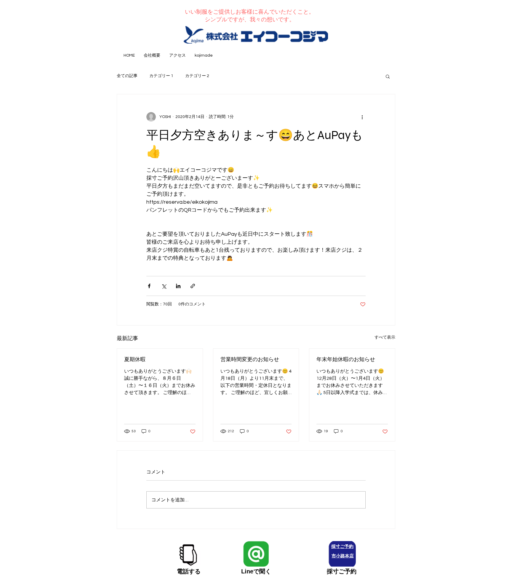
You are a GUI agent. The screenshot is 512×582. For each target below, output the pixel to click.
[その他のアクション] (362, 116)
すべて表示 (385, 337)
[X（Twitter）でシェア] (164, 286)
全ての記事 (127, 76)
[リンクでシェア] (193, 286)
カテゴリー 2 (197, 76)
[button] (388, 76)
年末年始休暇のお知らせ (345, 359)
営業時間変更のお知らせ (249, 359)
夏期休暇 (134, 359)
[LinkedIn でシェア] (178, 286)
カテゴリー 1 (161, 76)
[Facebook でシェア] (149, 286)
